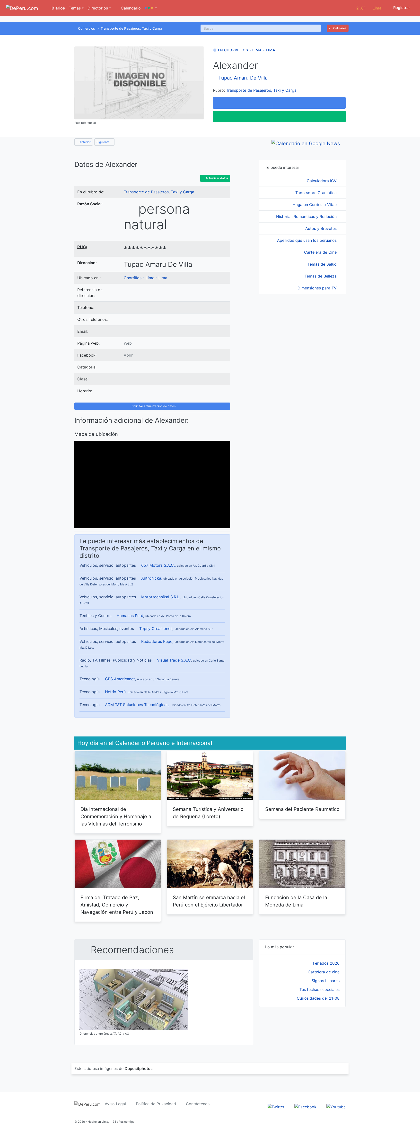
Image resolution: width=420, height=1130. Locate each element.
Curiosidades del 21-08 (318, 998)
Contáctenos (198, 1103)
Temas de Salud (322, 264)
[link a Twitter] (276, 1106)
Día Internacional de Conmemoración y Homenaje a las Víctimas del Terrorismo (115, 816)
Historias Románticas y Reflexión (307, 216)
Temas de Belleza (321, 276)
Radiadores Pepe (156, 641)
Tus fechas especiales (319, 989)
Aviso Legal (115, 1103)
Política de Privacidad (156, 1103)
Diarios (58, 8)
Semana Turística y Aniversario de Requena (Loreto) (208, 812)
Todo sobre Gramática (316, 192)
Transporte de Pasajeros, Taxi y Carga (131, 28)
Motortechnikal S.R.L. (160, 596)
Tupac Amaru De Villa (243, 78)
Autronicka (151, 578)
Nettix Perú (115, 691)
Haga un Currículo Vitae (315, 204)
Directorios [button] (98, 8)
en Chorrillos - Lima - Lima (246, 50)
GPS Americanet (120, 678)
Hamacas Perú (130, 615)
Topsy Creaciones (155, 628)
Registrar (401, 7)
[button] (151, 8)
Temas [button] (75, 8)
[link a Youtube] (336, 1106)
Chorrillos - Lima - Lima (145, 277)
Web (128, 343)
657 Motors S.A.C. (158, 565)
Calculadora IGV (322, 180)
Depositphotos (139, 1068)
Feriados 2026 (326, 963)
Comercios (86, 28)
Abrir (128, 355)
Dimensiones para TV (318, 288)
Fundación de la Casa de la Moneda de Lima (296, 901)
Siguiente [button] (103, 142)
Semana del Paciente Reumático (302, 809)
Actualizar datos (216, 178)
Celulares (339, 28)
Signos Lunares (326, 980)
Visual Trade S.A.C (174, 660)
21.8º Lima (368, 8)
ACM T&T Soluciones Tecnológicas (136, 704)
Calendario (130, 8)
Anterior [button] (85, 142)
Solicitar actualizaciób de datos (153, 406)
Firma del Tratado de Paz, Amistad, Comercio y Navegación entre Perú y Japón (116, 905)
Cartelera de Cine (321, 252)
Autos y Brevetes (321, 228)
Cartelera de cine (324, 971)
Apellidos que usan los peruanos (307, 240)
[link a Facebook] (305, 1106)
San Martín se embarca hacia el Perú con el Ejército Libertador (209, 901)
